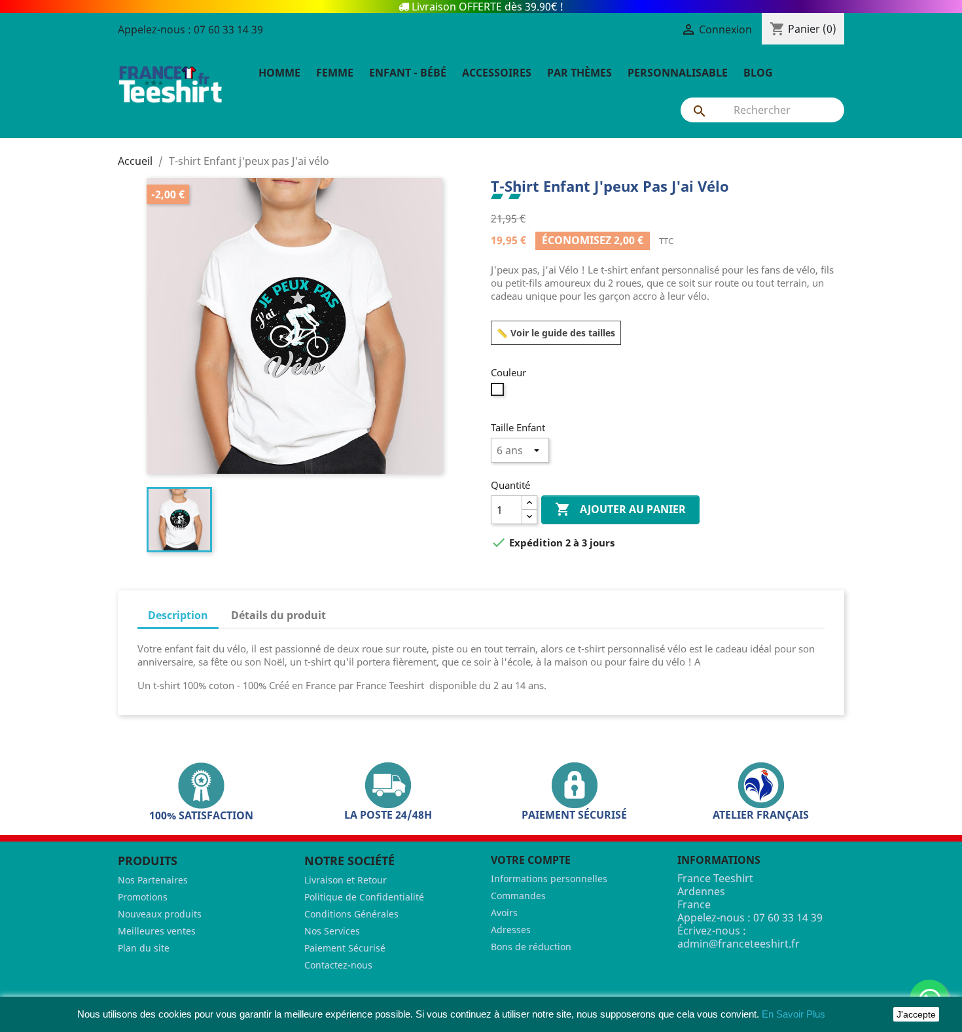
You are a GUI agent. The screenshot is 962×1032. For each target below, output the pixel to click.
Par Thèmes (579, 72)
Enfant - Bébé (407, 72)
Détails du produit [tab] (278, 615)
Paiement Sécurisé (344, 948)
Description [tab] (178, 615)
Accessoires (496, 72)
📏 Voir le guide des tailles (556, 333)
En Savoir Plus (793, 1014)
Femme (334, 72)
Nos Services (332, 931)
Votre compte (531, 860)
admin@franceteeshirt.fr (738, 943)
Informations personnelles (549, 878)
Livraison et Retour (345, 880)
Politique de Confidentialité (364, 897)
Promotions (143, 897)
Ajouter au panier (620, 509)
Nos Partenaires (153, 880)
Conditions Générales (351, 914)
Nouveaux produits (160, 914)
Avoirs (504, 912)
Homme (279, 72)
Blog (758, 72)
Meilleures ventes (157, 931)
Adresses (511, 929)
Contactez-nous (338, 965)
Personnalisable (678, 72)
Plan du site (143, 948)
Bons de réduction (531, 946)
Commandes (518, 895)
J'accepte (916, 1014)
